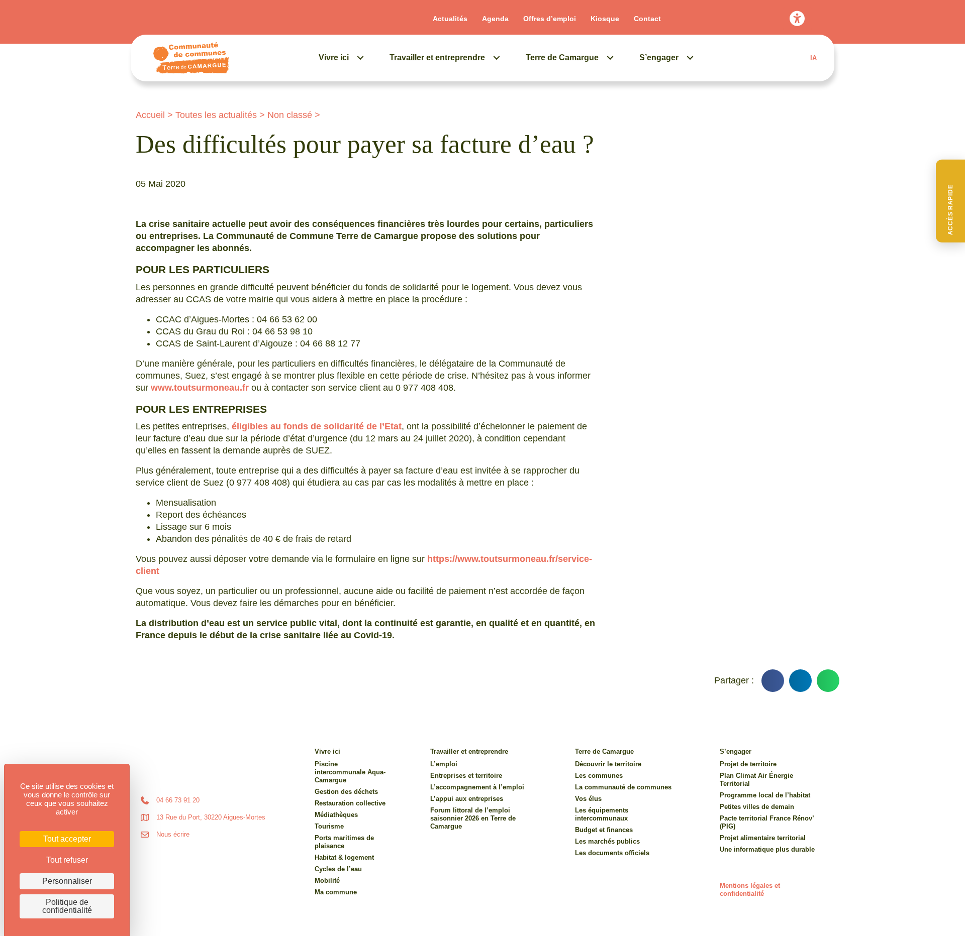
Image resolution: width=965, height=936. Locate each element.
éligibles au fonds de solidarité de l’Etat (317, 426)
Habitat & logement (344, 857)
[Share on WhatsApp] (828, 680)
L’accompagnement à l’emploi (477, 787)
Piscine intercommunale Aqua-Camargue (350, 772)
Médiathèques (336, 814)
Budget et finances (604, 830)
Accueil (150, 115)
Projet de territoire (748, 764)
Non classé (289, 115)
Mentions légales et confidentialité (750, 889)
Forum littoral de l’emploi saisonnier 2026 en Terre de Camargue (473, 818)
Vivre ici (334, 57)
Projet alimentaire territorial (763, 838)
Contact (647, 19)
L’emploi (443, 764)
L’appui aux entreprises (466, 798)
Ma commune (336, 892)
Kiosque (605, 19)
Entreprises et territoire (466, 775)
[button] (950, 201)
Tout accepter (67, 839)
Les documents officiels (612, 853)
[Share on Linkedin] (800, 680)
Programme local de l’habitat (765, 795)
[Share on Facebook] (772, 680)
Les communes (599, 775)
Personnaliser (67, 881)
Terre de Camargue (562, 57)
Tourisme (329, 826)
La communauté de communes (623, 787)
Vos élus (588, 798)
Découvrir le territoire (608, 764)
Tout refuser (67, 860)
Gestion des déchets (346, 791)
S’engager (659, 57)
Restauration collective (350, 803)
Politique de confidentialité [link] (67, 906)
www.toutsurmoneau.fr (200, 388)
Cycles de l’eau (338, 869)
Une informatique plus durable (767, 849)
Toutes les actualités (216, 115)
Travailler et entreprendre (437, 57)
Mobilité (327, 880)
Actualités (450, 19)
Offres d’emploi (549, 19)
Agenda (495, 19)
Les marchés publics (607, 841)
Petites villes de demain (757, 806)
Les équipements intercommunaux (601, 814)
